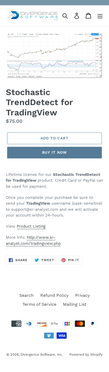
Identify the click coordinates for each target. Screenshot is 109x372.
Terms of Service (39, 304)
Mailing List (75, 304)
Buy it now (54, 152)
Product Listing (31, 226)
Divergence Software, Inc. (42, 354)
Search (26, 295)
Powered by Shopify (86, 354)
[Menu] (100, 16)
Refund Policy (54, 295)
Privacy (82, 295)
